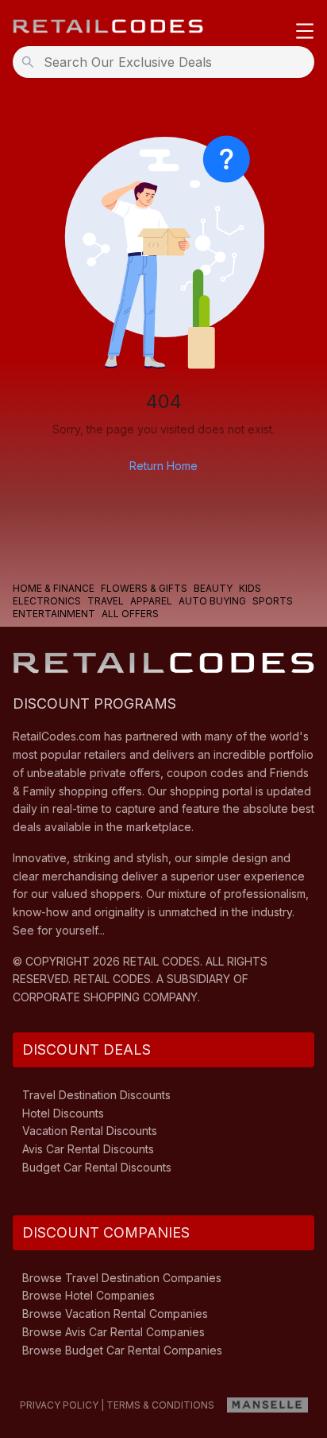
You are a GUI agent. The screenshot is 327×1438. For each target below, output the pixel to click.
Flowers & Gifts (144, 588)
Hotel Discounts (63, 1113)
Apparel (151, 601)
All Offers (130, 614)
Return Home (163, 465)
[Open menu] (304, 32)
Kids (250, 588)
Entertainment (54, 614)
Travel (105, 601)
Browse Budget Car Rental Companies (122, 1350)
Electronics (47, 601)
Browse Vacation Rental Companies (115, 1313)
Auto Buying (212, 601)
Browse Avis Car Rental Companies (113, 1332)
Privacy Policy (59, 1405)
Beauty (213, 588)
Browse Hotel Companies (88, 1295)
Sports (272, 601)
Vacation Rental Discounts (89, 1130)
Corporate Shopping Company (105, 997)
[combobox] (168, 62)
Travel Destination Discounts (96, 1095)
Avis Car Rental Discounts (88, 1149)
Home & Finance (53, 588)
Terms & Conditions (160, 1405)
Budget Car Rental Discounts (96, 1167)
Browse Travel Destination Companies (121, 1277)
